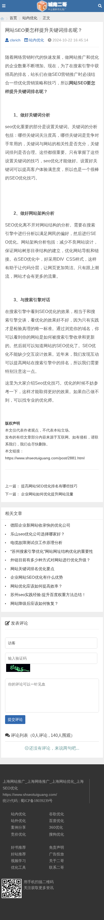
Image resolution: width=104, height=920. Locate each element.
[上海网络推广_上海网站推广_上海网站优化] (2, 18)
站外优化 (18, 821)
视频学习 (18, 861)
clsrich (15, 40)
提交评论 (15, 719)
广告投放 (56, 854)
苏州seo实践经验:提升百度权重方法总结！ (48, 594)
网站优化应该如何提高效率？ (36, 586)
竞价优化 (18, 834)
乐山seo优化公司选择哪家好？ (37, 534)
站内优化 (29, 18)
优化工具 (18, 867)
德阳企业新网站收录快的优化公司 (40, 525)
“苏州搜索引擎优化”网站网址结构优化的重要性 (51, 551)
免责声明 (56, 847)
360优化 (56, 827)
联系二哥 (56, 867)
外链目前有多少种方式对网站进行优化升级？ (50, 560)
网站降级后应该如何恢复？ (34, 603)
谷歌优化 (56, 814)
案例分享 (18, 827)
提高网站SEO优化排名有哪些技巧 (49, 486)
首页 (13, 18)
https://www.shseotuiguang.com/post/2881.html (45, 458)
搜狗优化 (56, 834)
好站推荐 (18, 854)
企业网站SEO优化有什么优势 (36, 577)
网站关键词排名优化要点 (32, 568)
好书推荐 (18, 847)
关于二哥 (56, 861)
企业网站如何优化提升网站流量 (47, 494)
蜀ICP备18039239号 (37, 801)
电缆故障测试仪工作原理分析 (36, 542)
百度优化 (56, 821)
